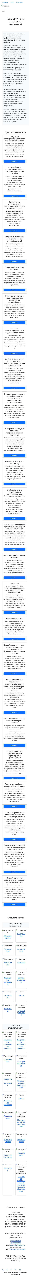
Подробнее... (14, 161)
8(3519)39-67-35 (15, 1243)
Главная (5, 2)
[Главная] (15, 6)
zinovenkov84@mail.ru (17, 1245)
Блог (12, 2)
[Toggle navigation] (3, 10)
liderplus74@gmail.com (17, 1249)
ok (20, 1270)
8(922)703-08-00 (15, 1241)
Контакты (19, 2)
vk (15, 1270)
